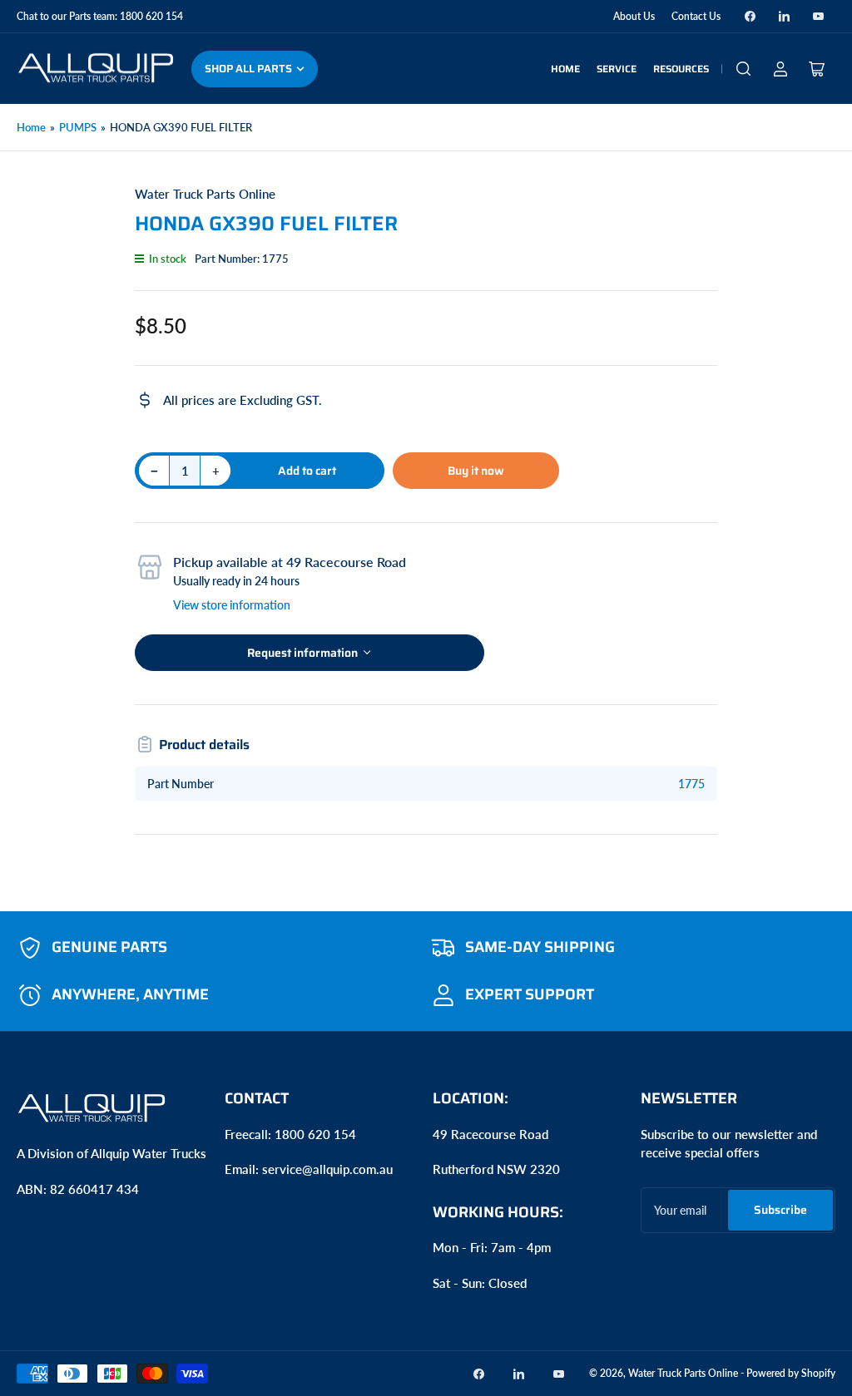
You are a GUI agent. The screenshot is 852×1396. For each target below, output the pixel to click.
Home (565, 68)
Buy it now (476, 470)
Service (617, 68)
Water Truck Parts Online (205, 193)
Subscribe (780, 1210)
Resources (681, 68)
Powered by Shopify (790, 1373)
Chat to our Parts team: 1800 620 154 (100, 16)
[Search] (744, 69)
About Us (634, 16)
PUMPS (78, 127)
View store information (231, 605)
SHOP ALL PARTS (248, 68)
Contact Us (696, 16)
